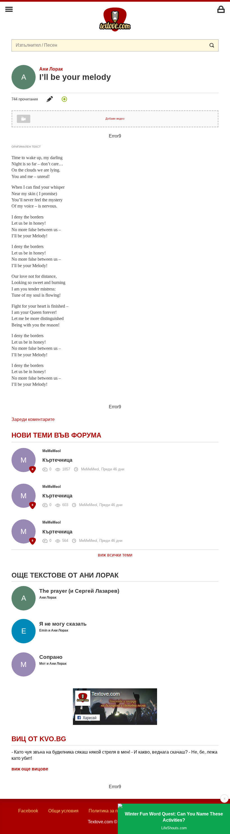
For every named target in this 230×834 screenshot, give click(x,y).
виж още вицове (30, 769)
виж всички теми (115, 555)
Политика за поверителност (117, 810)
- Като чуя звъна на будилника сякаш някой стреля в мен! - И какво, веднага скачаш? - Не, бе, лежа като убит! (114, 755)
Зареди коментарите (33, 419)
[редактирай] (49, 98)
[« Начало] (115, 19)
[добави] (64, 98)
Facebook (28, 810)
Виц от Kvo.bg (39, 739)
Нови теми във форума (56, 435)
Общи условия (63, 810)
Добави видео (115, 118)
